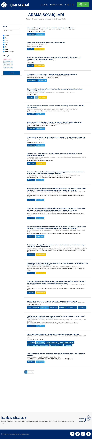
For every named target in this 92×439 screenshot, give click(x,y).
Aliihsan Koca (31, 145)
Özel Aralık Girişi (8, 67)
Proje (6, 40)
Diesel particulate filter (51, 342)
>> (32, 372)
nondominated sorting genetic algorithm (38, 345)
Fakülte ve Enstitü (56, 5)
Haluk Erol (30, 49)
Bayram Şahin (31, 34)
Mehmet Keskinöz (32, 80)
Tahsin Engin (31, 180)
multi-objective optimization (66, 342)
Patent (6, 38)
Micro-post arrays (72, 307)
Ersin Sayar (30, 97)
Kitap (6, 42)
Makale (7, 35)
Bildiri (6, 49)
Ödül (6, 45)
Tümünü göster (7, 59)
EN (73, 5)
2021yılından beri (8, 64)
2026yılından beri (8, 61)
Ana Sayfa (44, 5)
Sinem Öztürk (31, 342)
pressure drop (68, 345)
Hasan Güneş (31, 362)
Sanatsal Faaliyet (9, 51)
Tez (6, 47)
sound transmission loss (56, 345)
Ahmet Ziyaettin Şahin (33, 307)
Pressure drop (82, 307)
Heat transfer (62, 307)
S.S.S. (67, 5)
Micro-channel (53, 307)
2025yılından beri (8, 63)
